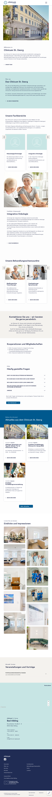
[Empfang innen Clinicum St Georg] (14, 623)
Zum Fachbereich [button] (13, 243)
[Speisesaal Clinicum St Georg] (14, 535)
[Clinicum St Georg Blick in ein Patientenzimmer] (14, 601)
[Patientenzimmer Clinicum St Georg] (37, 538)
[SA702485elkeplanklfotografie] (14, 579)
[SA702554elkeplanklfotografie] (14, 555)
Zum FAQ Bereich (12, 402)
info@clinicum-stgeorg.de (13, 738)
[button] (14, 772)
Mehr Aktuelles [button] (25, 506)
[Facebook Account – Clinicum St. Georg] (5, 759)
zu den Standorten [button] (12, 101)
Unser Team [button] (8, 64)
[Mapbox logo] (3, 707)
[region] (26, 695)
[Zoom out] (48, 703)
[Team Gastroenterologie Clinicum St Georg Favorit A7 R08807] (37, 576)
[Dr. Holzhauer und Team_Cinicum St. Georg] (37, 558)
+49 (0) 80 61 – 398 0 (12, 731)
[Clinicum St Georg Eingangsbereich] (37, 638)
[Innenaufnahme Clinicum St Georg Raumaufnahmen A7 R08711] (37, 614)
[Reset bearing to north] (48, 705)
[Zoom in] (48, 701)
